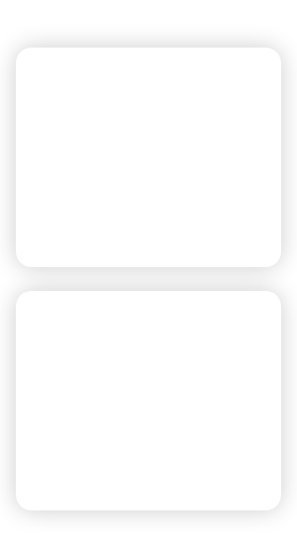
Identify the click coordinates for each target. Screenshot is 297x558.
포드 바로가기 (85, 219)
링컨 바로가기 (85, 462)
